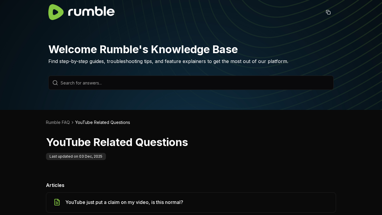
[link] (102, 122)
